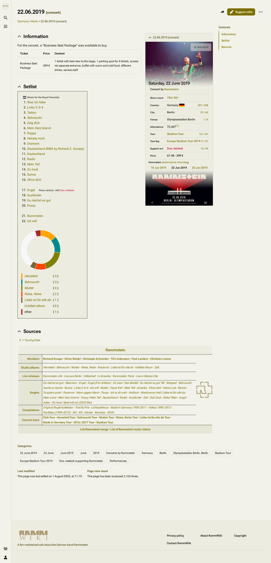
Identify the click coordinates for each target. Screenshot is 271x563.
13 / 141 (203, 134)
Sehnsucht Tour (87, 417)
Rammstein (171, 89)
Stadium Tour (175, 133)
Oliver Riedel (72, 358)
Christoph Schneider (96, 358)
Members (33, 358)
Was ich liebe (36, 102)
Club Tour (49, 417)
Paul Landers (140, 358)
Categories (24, 446)
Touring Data (32, 340)
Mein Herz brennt (39, 128)
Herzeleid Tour (66, 417)
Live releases (30, 376)
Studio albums (30, 367)
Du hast (32, 169)
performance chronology (175, 162)
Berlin (34, 21)
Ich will (32, 221)
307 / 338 (203, 105)
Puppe (31, 133)
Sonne (31, 174)
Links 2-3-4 (35, 107)
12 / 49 (204, 148)
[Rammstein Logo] (204, 389)
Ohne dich (34, 180)
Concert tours (30, 420)
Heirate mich (36, 138)
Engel (31, 190)
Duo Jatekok (175, 148)
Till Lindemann (120, 358)
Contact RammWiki (179, 543)
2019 (96, 453)
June (83, 453)
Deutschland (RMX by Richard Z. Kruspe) (55, 149)
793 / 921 (173, 97)
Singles (34, 392)
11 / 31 (204, 141)
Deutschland (36, 154)
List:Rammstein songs (94, 429)
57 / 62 (204, 112)
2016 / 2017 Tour (84, 422)
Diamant (33, 143)
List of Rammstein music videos (130, 429)
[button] (242, 34)
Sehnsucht (34, 118)
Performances (118, 460)
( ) (55, 276)
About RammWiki (211, 535)
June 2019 (66, 453)
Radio (31, 159)
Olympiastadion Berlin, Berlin (190, 453)
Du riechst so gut (39, 200)
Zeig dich (33, 123)
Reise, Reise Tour (127, 417)
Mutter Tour (106, 417)
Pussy (31, 205)
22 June (49, 453)
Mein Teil (33, 164)
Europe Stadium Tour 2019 (183, 141)
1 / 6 (205, 119)
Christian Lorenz (160, 358)
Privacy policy (175, 535)
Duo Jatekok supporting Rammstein (81, 460)
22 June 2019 (28, 453)
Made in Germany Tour (57, 422)
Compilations (30, 410)
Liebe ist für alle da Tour (155, 417)
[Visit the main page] (6, 6)
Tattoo (31, 112)
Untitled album (34, 306)
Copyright (240, 535)
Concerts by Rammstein (120, 453)
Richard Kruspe (52, 358)
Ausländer (34, 195)
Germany (23, 21)
